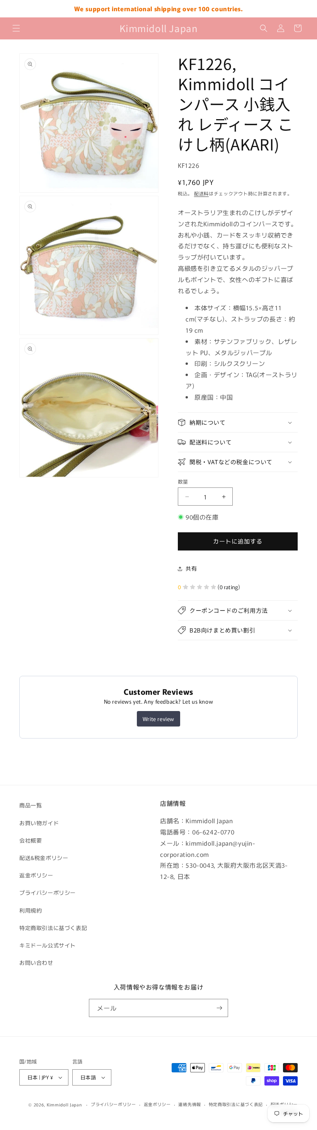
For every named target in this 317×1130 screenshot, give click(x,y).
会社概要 (30, 840)
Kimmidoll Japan (64, 1104)
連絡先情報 (189, 1104)
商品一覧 (30, 805)
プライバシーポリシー (47, 892)
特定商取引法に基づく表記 (53, 928)
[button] (16, 28)
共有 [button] (191, 568)
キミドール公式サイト (47, 945)
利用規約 (30, 910)
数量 (183, 481)
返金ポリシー (36, 875)
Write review (158, 719)
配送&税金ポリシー (43, 858)
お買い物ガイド (39, 823)
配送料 (201, 193)
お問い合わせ (36, 962)
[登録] (219, 1008)
